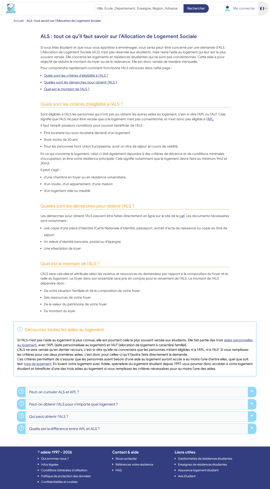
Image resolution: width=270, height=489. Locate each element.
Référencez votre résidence (134, 464)
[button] (263, 8)
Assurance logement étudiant (198, 470)
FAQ (119, 470)
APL (210, 119)
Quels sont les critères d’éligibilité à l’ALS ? (76, 76)
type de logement (37, 364)
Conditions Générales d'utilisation (64, 470)
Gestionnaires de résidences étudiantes (205, 458)
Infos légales (49, 464)
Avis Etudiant (187, 476)
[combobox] (139, 8)
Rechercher (196, 8)
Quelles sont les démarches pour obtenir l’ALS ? (80, 82)
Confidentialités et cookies (59, 482)
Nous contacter (126, 458)
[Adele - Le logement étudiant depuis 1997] (9, 8)
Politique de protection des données (66, 476)
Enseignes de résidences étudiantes (202, 464)
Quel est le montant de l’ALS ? (67, 89)
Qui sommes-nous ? (55, 458)
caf (182, 216)
